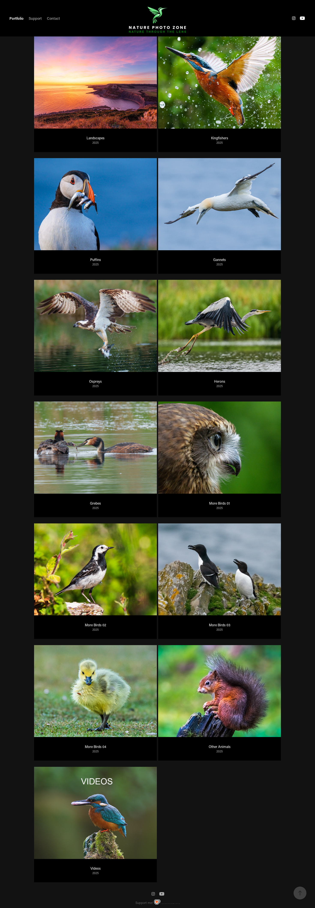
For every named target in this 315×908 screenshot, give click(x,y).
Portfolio (16, 18)
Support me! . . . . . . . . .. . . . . (157, 903)
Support (35, 18)
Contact (53, 18)
